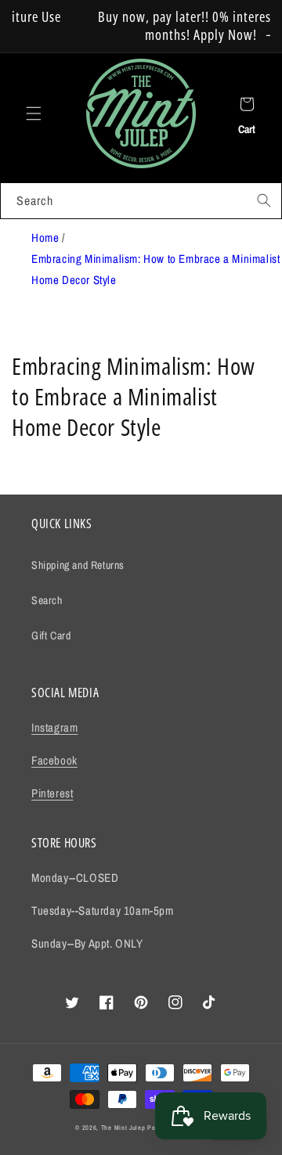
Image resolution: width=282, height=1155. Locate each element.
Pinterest (52, 793)
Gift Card (50, 635)
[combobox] (141, 200)
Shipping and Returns (78, 565)
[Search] (264, 200)
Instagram (54, 727)
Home (45, 237)
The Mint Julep (123, 1127)
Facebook (54, 760)
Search (47, 600)
